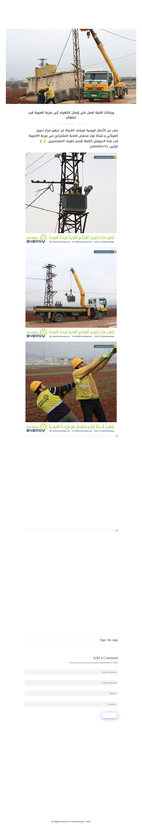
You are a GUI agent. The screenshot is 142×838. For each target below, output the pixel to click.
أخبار (55, 124)
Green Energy (69, 124)
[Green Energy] (121, 11)
